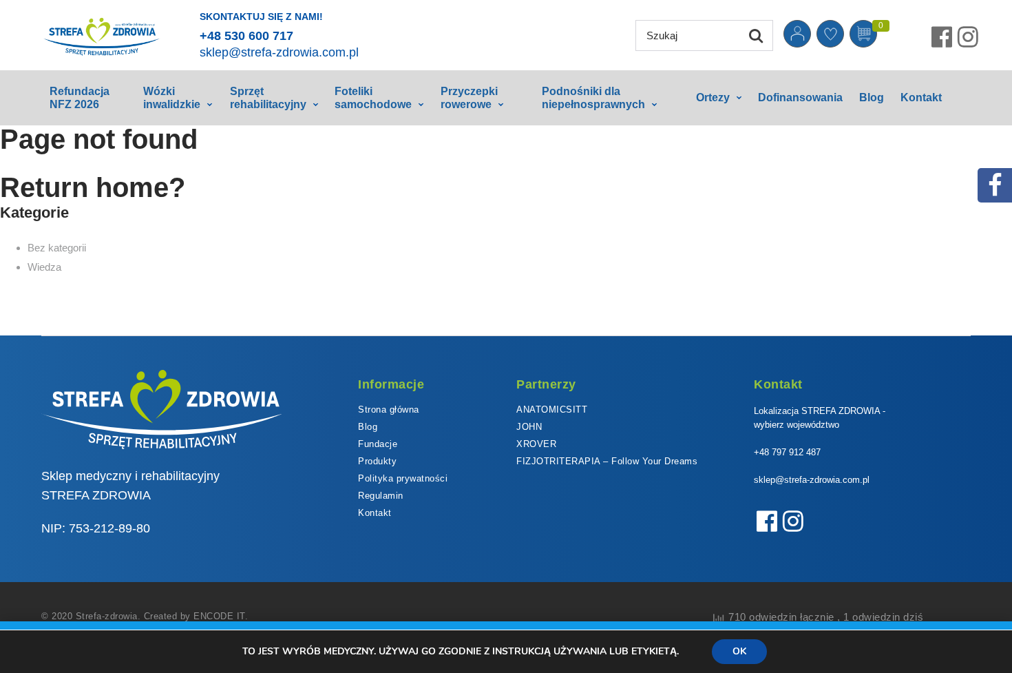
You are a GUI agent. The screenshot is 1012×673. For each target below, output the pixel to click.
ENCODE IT (219, 616)
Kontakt (921, 97)
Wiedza (44, 267)
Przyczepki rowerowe (469, 97)
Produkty (377, 461)
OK (739, 651)
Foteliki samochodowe (373, 97)
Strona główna (388, 409)
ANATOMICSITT (551, 409)
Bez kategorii (57, 247)
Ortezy (713, 97)
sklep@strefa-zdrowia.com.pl (279, 52)
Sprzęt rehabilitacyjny (268, 97)
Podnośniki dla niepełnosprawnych (593, 97)
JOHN (529, 427)
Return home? (92, 187)
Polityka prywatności (402, 478)
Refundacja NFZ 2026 (79, 97)
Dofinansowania (800, 97)
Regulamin (380, 495)
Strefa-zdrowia (107, 616)
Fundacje (377, 444)
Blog (871, 97)
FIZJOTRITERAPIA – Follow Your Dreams (606, 461)
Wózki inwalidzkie (171, 97)
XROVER (536, 444)
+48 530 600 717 (246, 36)
